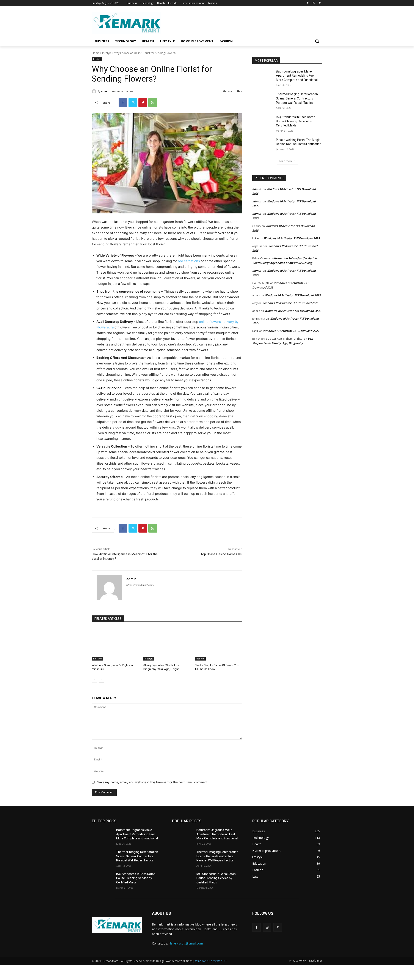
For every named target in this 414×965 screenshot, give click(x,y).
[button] (317, 41)
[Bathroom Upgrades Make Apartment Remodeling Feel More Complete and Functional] (262, 76)
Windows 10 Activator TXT (211, 961)
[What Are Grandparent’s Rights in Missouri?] (115, 644)
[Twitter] (133, 102)
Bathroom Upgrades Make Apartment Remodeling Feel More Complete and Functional (297, 76)
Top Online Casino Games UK (221, 554)
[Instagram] (313, 3)
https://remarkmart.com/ (140, 585)
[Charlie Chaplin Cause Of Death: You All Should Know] (218, 644)
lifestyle (106, 53)
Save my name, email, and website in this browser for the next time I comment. (152, 782)
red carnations (189, 261)
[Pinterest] (319, 3)
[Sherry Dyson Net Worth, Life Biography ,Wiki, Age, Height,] (167, 644)
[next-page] (101, 680)
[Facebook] (307, 3)
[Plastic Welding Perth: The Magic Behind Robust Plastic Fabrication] (262, 145)
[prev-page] (94, 680)
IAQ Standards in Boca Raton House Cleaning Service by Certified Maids (295, 121)
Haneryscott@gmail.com (186, 943)
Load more (286, 161)
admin (105, 91)
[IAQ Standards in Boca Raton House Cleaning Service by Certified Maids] (262, 122)
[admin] (94, 91)
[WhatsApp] (152, 102)
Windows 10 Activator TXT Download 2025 (292, 238)
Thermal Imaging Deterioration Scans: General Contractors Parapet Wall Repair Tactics (297, 98)
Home (95, 53)
